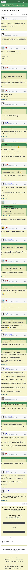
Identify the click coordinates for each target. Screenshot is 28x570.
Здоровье (17, 11)
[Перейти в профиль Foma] (2, 48)
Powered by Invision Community (14, 552)
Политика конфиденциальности (10, 549)
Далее (23, 14)
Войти (14, 531)
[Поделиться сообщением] (25, 19)
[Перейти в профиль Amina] (2, 34)
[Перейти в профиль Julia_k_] (2, 433)
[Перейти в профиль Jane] (2, 398)
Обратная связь (21, 549)
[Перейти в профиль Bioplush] (2, 18)
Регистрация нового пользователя (14, 523)
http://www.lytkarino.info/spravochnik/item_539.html (11, 53)
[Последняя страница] (26, 14)
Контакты (7, 564)
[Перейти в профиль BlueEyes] (2, 491)
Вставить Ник (4, 29)
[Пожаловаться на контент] (24, 19)
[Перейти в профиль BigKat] (2, 228)
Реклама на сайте (13, 564)
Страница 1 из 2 (14, 14)
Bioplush (5, 11)
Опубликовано (11, 19)
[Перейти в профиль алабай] (2, 123)
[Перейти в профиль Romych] (2, 472)
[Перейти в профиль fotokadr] (2, 314)
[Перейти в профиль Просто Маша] (2, 184)
